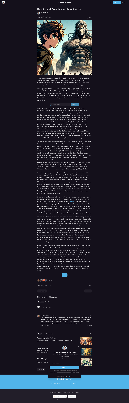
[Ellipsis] (91, 315)
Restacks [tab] (47, 301)
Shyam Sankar (44, 12)
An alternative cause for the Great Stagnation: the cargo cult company (55, 340)
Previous (43, 291)
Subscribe (116, 2)
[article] (64, 341)
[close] (79, 346)
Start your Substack (60, 396)
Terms (68, 392)
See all (40, 369)
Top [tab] (39, 333)
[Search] (107, 2)
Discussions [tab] (49, 333)
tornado (72, 202)
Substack (57, 400)
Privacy (64, 392)
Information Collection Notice (64, 372)
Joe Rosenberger (45, 315)
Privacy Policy (76, 372)
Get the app (72, 396)
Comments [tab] (41, 301)
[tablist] (43, 301)
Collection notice (74, 392)
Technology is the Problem (46, 338)
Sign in (124, 2)
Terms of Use (72, 370)
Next (87, 291)
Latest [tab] (42, 333)
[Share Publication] (110, 2)
